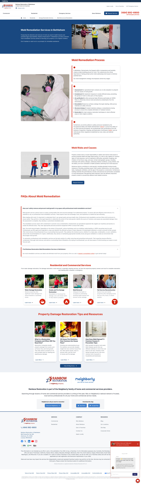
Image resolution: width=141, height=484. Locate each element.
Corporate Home (105, 431)
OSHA (102, 126)
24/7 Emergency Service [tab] (132, 6)
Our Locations (104, 424)
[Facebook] (22, 441)
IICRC (110, 130)
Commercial (54, 421)
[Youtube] (32, 441)
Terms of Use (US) (29, 473)
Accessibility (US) (75, 473)
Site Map (103, 427)
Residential (54, 424)
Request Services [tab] (112, 13)
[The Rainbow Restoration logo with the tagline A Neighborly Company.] (57, 380)
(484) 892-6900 (29, 427)
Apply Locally (80, 434)
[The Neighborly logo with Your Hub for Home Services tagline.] (85, 380)
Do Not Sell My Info (97, 473)
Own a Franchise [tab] (120, 6)
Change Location (21, 8)
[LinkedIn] (29, 441)
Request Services (78, 182)
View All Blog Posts (69, 366)
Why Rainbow (80, 421)
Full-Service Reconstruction (106, 290)
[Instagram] (36, 441)
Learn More (38, 360)
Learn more (28, 302)
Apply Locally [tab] (110, 6)
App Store (82, 405)
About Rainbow (80, 424)
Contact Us (79, 431)
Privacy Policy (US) (52, 473)
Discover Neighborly (52, 405)
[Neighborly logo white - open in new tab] (5, 1)
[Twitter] (25, 441)
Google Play (95, 405)
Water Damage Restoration (33, 290)
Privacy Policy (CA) (63, 473)
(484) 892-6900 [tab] (130, 12)
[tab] (6, 13)
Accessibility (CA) (86, 473)
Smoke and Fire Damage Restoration (56, 291)
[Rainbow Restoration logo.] (7, 6)
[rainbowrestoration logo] (33, 420)
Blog (102, 421)
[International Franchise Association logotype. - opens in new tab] (29, 446)
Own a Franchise (80, 427)
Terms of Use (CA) (40, 473)
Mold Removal (77, 290)
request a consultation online (86, 253)
